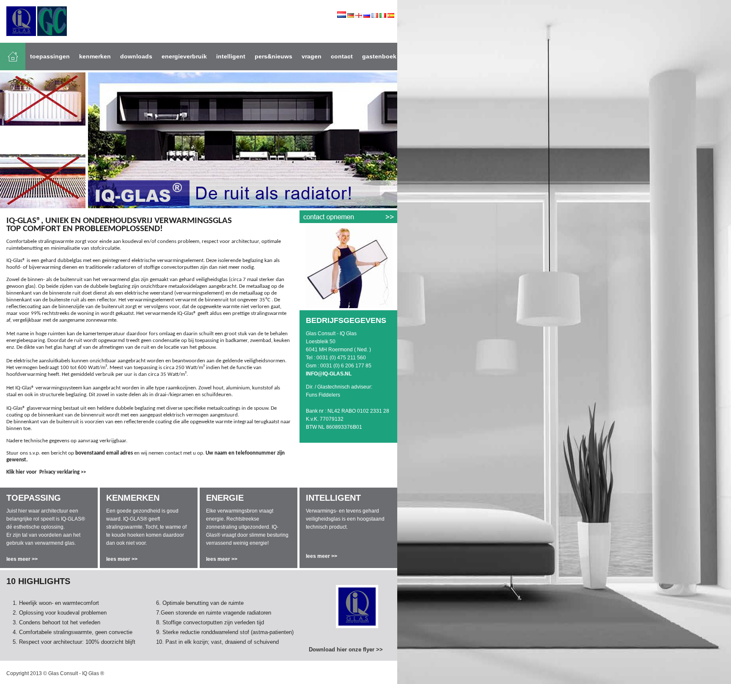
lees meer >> (22, 559)
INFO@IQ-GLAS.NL (329, 374)
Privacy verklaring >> (62, 472)
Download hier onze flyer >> (346, 649)
